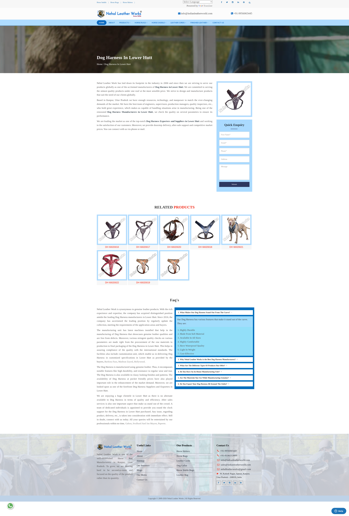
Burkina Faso (110, 361)
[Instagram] (233, 2)
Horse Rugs (114, 2)
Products (124, 22)
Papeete (162, 423)
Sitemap (141, 460)
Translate (208, 5)
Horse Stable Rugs (185, 470)
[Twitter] (227, 2)
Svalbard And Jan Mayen (145, 423)
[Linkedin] (238, 2)
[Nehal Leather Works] (120, 14)
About (112, 22)
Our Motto (142, 475)
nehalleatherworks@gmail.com (236, 469)
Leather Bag (182, 475)
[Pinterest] (244, 2)
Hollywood (139, 361)
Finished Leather (198, 22)
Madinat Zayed (125, 361)
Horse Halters (128, 2)
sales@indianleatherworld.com (236, 464)
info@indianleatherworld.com (196, 13)
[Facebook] (221, 2)
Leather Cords (178, 22)
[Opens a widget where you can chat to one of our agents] (338, 511)
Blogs (139, 470)
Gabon (128, 423)
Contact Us (218, 22)
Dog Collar (182, 465)
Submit (234, 184)
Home (101, 22)
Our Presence (143, 465)
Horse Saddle (101, 2)
